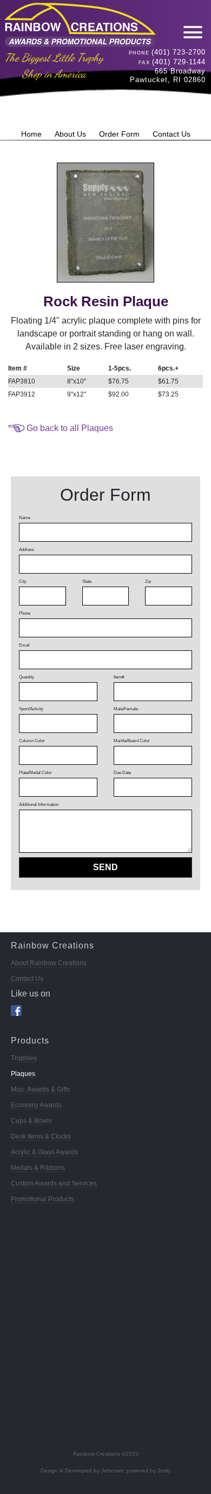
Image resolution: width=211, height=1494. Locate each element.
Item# (119, 677)
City (23, 581)
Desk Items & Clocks (41, 1136)
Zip (148, 581)
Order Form (119, 134)
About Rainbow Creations (49, 963)
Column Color (32, 740)
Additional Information (38, 804)
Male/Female (126, 708)
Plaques (23, 1074)
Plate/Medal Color (35, 772)
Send (105, 867)
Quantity (26, 677)
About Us (70, 134)
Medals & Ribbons (38, 1168)
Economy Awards (36, 1105)
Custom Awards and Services (54, 1183)
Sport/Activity (31, 708)
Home (31, 134)
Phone (24, 613)
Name (24, 517)
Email (24, 645)
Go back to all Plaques (70, 428)
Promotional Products (42, 1199)
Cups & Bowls (31, 1121)
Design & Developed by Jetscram (82, 1470)
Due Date (122, 772)
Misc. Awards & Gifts (40, 1089)
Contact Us (171, 134)
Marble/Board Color (132, 740)
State (86, 581)
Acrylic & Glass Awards (44, 1152)
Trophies (24, 1058)
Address (26, 549)
